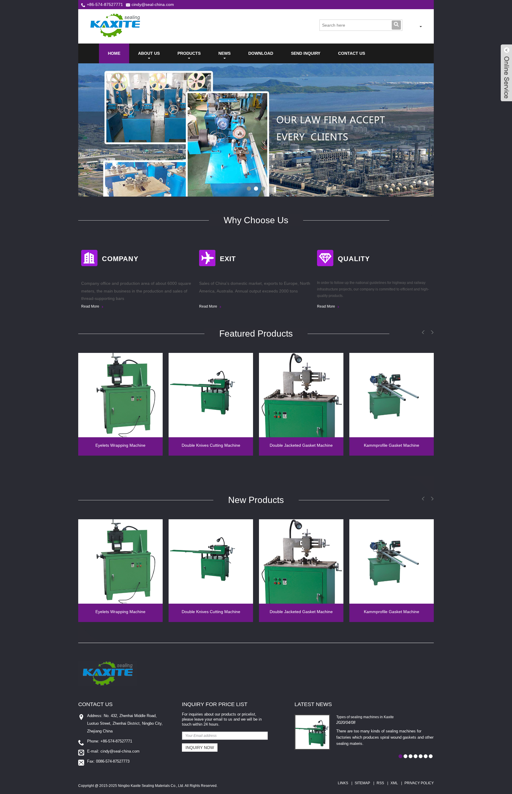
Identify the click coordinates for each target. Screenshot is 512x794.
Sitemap (362, 783)
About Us (149, 53)
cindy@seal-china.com (153, 4)
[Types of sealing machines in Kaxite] (312, 732)
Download (260, 53)
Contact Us (351, 53)
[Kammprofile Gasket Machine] (391, 395)
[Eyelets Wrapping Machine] (120, 395)
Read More (90, 306)
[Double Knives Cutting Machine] (211, 395)
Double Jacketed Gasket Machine (301, 445)
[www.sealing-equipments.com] (412, 27)
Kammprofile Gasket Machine (391, 445)
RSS (380, 783)
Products (189, 53)
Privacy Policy (419, 783)
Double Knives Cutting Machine (211, 445)
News (224, 53)
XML (394, 783)
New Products (256, 500)
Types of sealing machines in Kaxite (365, 717)
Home (114, 53)
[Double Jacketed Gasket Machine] (301, 395)
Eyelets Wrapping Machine (120, 445)
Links (343, 783)
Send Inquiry (305, 53)
